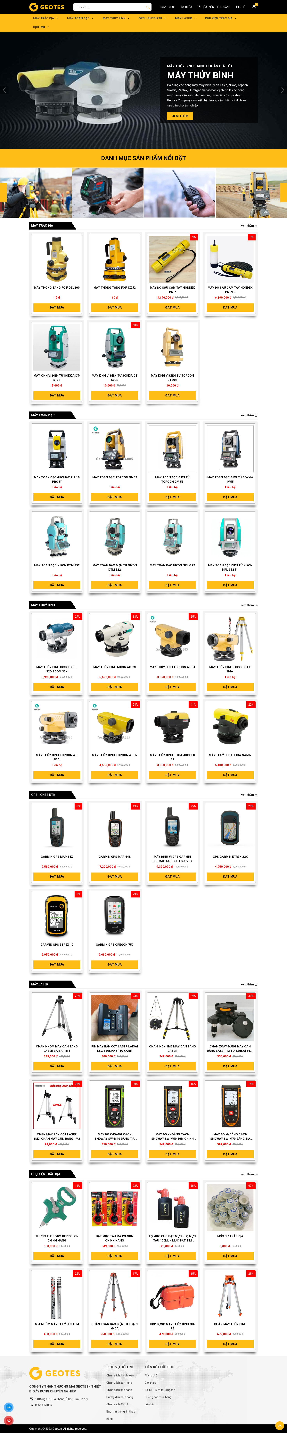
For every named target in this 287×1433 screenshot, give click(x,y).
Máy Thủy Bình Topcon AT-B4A (230, 669)
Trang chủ (167, 6)
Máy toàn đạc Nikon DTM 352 (57, 565)
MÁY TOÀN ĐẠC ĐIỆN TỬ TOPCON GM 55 (172, 479)
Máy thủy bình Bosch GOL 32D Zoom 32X (56, 669)
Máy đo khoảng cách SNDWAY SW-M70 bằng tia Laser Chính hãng (230, 1136)
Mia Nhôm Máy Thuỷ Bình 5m (57, 1324)
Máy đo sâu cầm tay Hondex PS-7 (172, 290)
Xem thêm (248, 225)
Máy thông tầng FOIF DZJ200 (57, 287)
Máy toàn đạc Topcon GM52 (114, 477)
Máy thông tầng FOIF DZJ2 (115, 287)
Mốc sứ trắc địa (230, 1236)
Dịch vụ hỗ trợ (119, 1367)
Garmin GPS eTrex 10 (56, 944)
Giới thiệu (186, 6)
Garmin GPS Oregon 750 (115, 944)
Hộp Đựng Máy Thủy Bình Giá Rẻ (172, 1326)
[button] (4, 90)
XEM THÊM (180, 113)
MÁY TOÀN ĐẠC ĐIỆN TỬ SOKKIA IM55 (230, 479)
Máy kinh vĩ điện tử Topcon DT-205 (172, 378)
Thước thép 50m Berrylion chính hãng (56, 1238)
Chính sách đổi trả (117, 1404)
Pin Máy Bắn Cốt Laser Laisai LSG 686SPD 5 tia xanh (114, 1049)
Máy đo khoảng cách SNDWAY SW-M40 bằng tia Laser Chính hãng (115, 1136)
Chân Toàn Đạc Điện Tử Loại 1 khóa (114, 1326)
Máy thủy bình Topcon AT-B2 (114, 755)
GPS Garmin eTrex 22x (230, 856)
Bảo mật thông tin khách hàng (121, 1415)
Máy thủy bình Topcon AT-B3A (57, 757)
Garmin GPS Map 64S (115, 856)
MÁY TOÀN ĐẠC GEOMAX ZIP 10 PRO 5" (57, 479)
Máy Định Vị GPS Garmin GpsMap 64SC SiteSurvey (172, 859)
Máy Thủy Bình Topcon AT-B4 (172, 667)
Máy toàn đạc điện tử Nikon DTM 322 (115, 567)
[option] (143, 90)
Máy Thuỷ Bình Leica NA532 (230, 755)
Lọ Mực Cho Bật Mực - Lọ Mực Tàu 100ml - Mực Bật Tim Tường (172, 1238)
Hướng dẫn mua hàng (119, 1397)
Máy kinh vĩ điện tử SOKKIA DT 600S (114, 378)
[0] (254, 7)
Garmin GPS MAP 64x (57, 856)
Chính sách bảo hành (119, 1389)
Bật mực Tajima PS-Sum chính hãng (115, 1238)
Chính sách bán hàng (119, 1382)
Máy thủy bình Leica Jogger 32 (172, 757)
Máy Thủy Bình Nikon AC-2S (114, 667)
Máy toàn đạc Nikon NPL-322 (172, 565)
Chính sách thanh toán (120, 1375)
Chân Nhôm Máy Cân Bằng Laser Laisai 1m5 (57, 1049)
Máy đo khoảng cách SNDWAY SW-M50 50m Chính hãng (172, 1136)
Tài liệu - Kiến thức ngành (214, 6)
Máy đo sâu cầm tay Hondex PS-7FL (230, 290)
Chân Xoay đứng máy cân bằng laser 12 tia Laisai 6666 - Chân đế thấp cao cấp (230, 1049)
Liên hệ (240, 6)
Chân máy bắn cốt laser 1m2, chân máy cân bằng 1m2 (57, 1136)
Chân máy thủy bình (230, 1324)
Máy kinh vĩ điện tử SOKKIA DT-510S (57, 378)
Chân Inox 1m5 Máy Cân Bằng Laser (172, 1049)
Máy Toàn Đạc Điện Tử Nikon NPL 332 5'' (230, 567)
